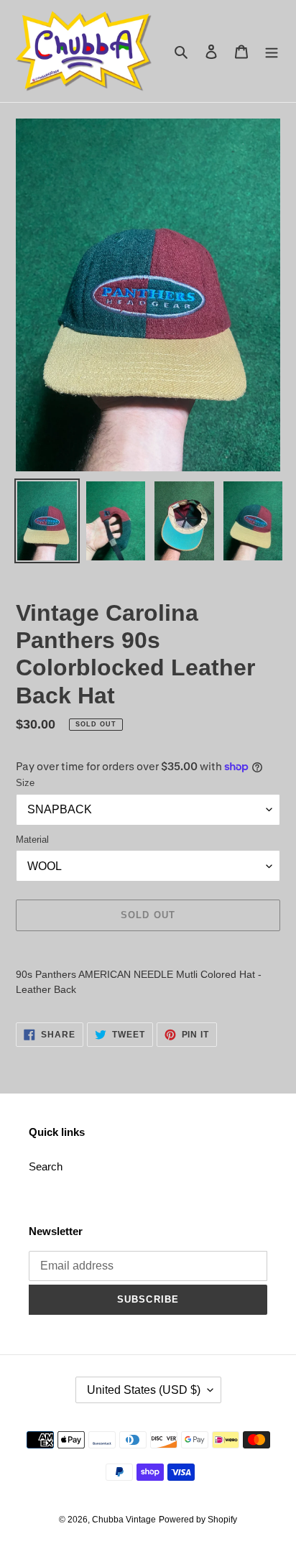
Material (32, 839)
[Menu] (271, 51)
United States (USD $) (143, 1390)
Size (25, 782)
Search (46, 1166)
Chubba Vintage (124, 1520)
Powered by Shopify (198, 1520)
